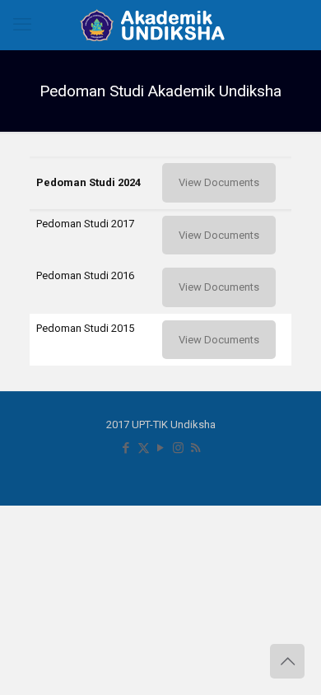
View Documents (219, 182)
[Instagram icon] (178, 448)
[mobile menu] (22, 25)
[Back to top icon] (287, 661)
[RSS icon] (195, 448)
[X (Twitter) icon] (143, 448)
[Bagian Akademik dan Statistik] (160, 24)
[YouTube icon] (161, 448)
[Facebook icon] (126, 448)
